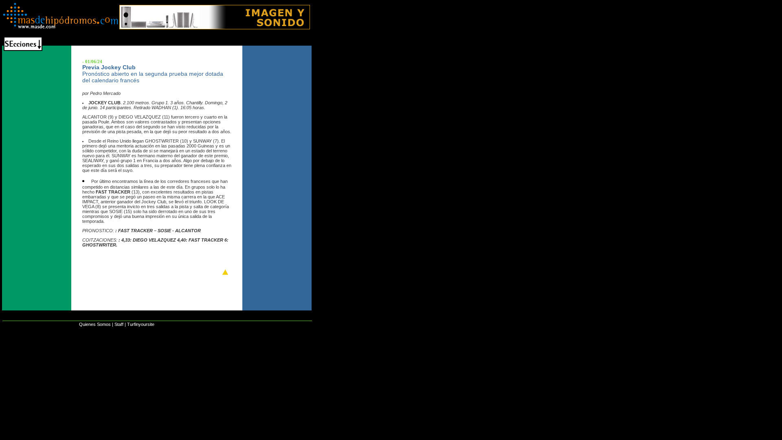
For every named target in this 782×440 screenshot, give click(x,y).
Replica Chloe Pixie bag (118, 351)
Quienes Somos (95, 324)
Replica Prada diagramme (249, 351)
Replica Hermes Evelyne (183, 351)
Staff (118, 324)
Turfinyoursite (140, 324)
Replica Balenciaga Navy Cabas (43, 351)
